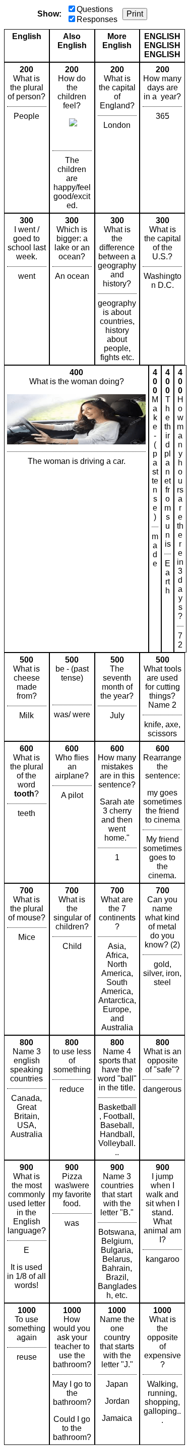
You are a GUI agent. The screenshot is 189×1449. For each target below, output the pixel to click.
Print (135, 14)
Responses (97, 19)
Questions (95, 9)
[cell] (26, 137)
